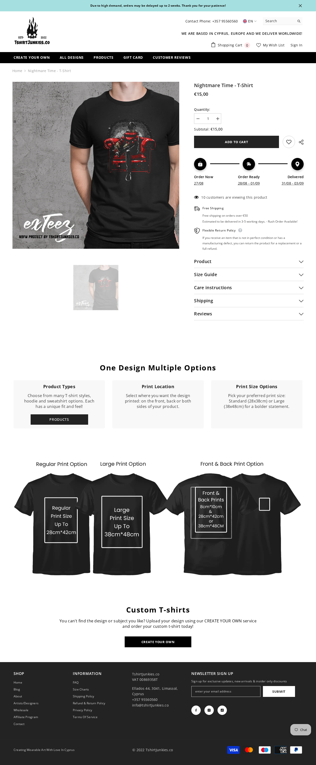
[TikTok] (222, 710)
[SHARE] (299, 142)
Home (17, 70)
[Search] (282, 21)
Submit (279, 691)
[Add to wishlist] (289, 142)
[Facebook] (196, 710)
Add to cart (237, 142)
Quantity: (202, 109)
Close (300, 6)
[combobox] (279, 21)
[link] (158, 404)
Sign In (296, 45)
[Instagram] (209, 710)
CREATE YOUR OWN (158, 642)
